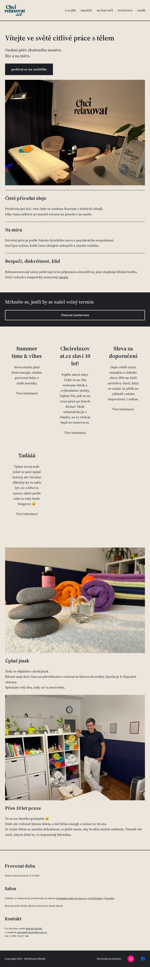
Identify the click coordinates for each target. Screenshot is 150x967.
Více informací (27, 393)
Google (109, 898)
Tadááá (26, 455)
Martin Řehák (34, 928)
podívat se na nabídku (29, 69)
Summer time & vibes (27, 352)
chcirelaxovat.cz (37, 932)
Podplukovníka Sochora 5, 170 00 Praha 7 (80, 898)
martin (21, 932)
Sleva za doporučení (123, 352)
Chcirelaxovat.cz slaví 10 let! (75, 356)
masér (63, 277)
